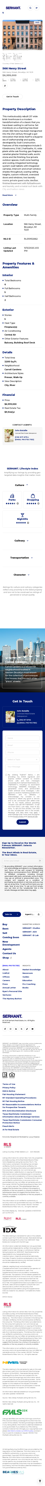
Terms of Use (32, 816)
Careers (6, 980)
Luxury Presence (34, 1137)
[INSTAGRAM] (10, 1028)
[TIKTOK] (27, 1028)
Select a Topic (14, 759)
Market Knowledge (31, 969)
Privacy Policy (18, 816)
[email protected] (11, 966)
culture (19, 485)
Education (27, 980)
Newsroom (27, 973)
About (5, 969)
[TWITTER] (21, 1028)
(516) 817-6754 (25, 720)
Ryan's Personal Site (12, 991)
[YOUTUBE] (32, 1028)
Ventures (6, 995)
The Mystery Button (12, 998)
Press (5, 984)
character (20, 574)
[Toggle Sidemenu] (36, 8)
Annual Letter (9, 988)
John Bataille (23, 711)
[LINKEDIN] (16, 1028)
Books (25, 988)
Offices (6, 977)
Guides (25, 977)
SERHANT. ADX (29, 932)
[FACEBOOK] (5, 1028)
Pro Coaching (28, 984)
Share (5, 85)
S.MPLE (5, 973)
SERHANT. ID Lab (30, 935)
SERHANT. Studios (31, 928)
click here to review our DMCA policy (20, 1431)
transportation (19, 557)
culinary (19, 540)
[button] (30, 8)
